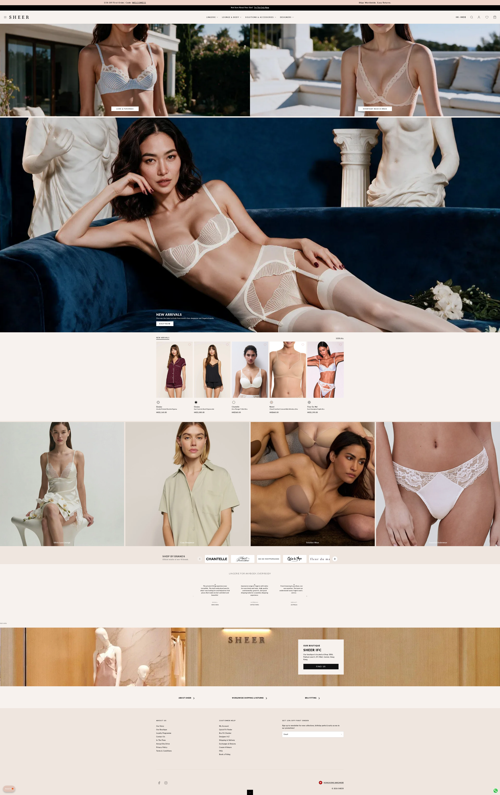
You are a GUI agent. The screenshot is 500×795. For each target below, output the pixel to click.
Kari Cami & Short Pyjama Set (204, 409)
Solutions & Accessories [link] (259, 17)
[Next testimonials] (307, 596)
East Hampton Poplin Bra (315, 409)
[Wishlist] (487, 17)
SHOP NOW (164, 324)
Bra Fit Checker (225, 733)
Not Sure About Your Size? (250, 7)
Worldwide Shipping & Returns (248, 698)
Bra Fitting (311, 698)
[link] (479, 17)
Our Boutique (161, 730)
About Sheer (185, 698)
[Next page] (335, 559)
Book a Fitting (224, 754)
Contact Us (160, 737)
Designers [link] (286, 17)
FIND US (321, 666)
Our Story (160, 726)
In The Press (161, 740)
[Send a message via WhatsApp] (496, 791)
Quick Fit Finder (225, 730)
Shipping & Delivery (227, 740)
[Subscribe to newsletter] (341, 734)
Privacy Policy (161, 747)
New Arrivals (162, 338)
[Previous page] (199, 559)
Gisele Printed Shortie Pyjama (166, 409)
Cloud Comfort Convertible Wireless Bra (284, 409)
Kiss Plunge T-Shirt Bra (239, 409)
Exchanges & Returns (227, 744)
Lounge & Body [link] (230, 17)
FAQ (221, 751)
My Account (224, 726)
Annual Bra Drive (163, 744)
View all (340, 338)
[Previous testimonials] (193, 596)
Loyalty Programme (163, 733)
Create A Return (225, 747)
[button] (5, 17)
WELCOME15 (139, 2)
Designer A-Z (224, 737)
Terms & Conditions (164, 751)
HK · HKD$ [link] (461, 17)
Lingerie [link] (211, 17)
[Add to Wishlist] (189, 345)
